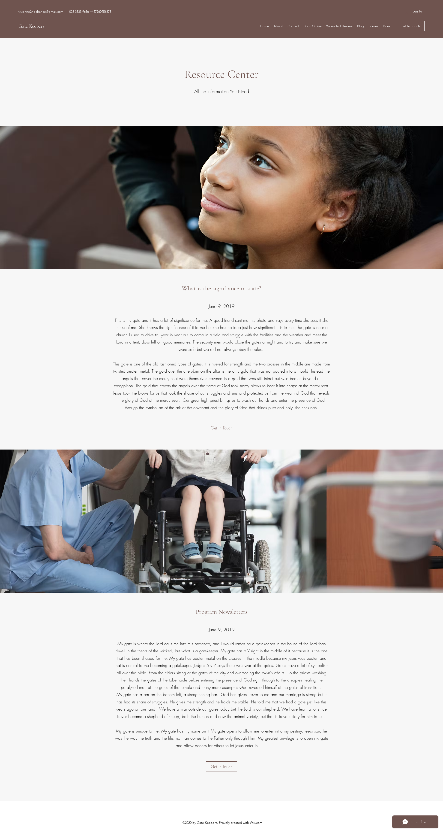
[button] (410, 26)
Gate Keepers (31, 26)
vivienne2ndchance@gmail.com (40, 11)
